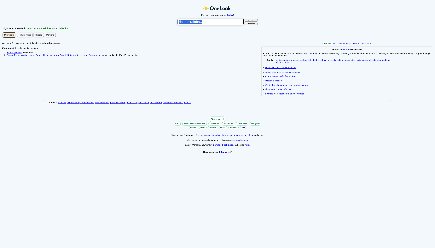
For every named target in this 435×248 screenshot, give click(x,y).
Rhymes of (278, 89)
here (247, 145)
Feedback (212, 127)
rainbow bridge (291, 60)
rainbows (48, 28)
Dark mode (233, 127)
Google (335, 43)
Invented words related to (285, 94)
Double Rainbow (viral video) (21, 55)
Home (177, 124)
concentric (37, 28)
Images (345, 43)
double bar (385, 60)
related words (217, 135)
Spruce (202, 127)
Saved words (214, 124)
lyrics (243, 135)
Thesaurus (251, 24)
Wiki (350, 43)
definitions (205, 135)
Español (193, 127)
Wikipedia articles (273, 81)
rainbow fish (305, 60)
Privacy (223, 127)
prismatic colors (335, 60)
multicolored (373, 60)
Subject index (242, 124)
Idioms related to (280, 76)
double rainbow (14, 52)
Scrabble (361, 43)
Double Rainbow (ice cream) (73, 55)
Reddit (355, 43)
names (236, 135)
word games (242, 140)
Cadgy (229, 15)
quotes (228, 135)
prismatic (280, 62)
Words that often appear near (287, 85)
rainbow (279, 60)
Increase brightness (223, 145)
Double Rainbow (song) (47, 55)
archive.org (368, 43)
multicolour (361, 60)
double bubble (319, 60)
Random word (228, 124)
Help (243, 127)
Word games (255, 124)
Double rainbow (96, 55)
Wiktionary (346, 49)
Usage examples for (282, 72)
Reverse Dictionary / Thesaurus (194, 124)
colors (250, 135)
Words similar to (280, 67)
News (340, 43)
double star (349, 60)
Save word (327, 43)
